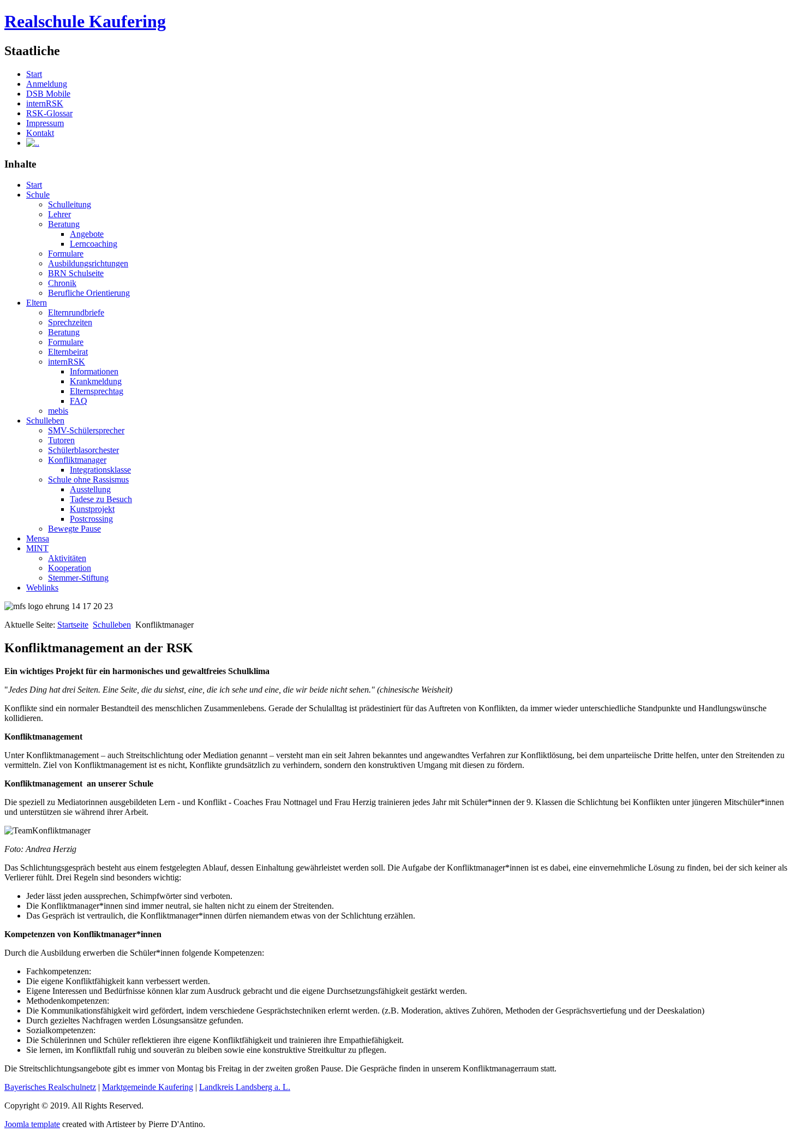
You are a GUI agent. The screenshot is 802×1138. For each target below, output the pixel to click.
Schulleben (45, 420)
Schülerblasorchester (83, 450)
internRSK (44, 103)
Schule (38, 194)
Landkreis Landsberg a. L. (244, 1087)
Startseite (72, 624)
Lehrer (59, 214)
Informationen (94, 371)
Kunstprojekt (92, 509)
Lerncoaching (93, 243)
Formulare (65, 253)
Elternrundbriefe (76, 312)
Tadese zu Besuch (101, 499)
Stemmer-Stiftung (78, 577)
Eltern (36, 302)
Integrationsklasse (100, 469)
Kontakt (40, 133)
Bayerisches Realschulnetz (50, 1087)
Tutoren (61, 440)
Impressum (45, 123)
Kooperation (69, 568)
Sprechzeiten (70, 322)
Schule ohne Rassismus (88, 479)
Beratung (64, 224)
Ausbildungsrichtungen (88, 263)
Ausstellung (90, 489)
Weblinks (42, 587)
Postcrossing (91, 518)
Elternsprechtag (96, 391)
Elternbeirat (68, 351)
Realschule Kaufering (85, 21)
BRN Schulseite (76, 273)
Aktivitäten (67, 558)
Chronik (62, 283)
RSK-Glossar (49, 113)
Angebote (87, 234)
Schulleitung (69, 204)
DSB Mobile (48, 93)
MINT (37, 548)
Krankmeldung (96, 381)
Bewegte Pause (74, 528)
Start (34, 74)
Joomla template (32, 1124)
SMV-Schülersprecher (86, 430)
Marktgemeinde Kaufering (147, 1087)
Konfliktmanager (77, 459)
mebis (58, 410)
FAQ (78, 401)
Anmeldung (46, 83)
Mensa (37, 538)
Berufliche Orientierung (89, 292)
